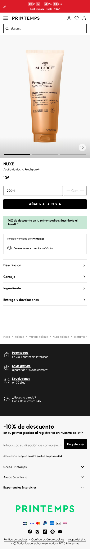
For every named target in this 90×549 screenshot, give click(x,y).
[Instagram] (37, 531)
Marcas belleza (39, 337)
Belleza (20, 337)
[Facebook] (29, 531)
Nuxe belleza (61, 337)
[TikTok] (45, 531)
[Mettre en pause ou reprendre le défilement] (4, 6)
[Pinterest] (52, 531)
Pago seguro (20, 352)
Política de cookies (15, 539)
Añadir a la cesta (45, 204)
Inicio (7, 337)
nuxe (8, 163)
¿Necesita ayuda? (24, 397)
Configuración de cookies (47, 539)
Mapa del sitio (77, 539)
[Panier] (84, 18)
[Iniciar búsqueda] (7, 28)
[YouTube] (60, 531)
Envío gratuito (21, 366)
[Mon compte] (69, 18)
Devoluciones (21, 378)
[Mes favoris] (76, 18)
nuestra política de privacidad (45, 456)
